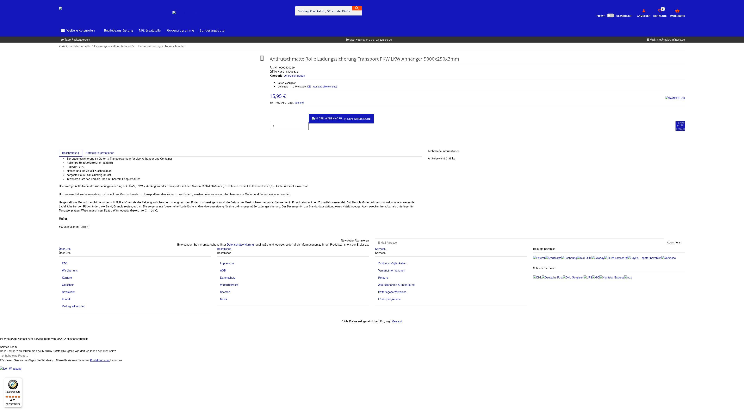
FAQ (64, 263)
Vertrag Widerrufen (73, 306)
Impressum (227, 263)
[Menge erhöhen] (273, 134)
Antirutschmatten (294, 75)
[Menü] (19, 380)
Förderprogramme (389, 299)
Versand (299, 102)
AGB (223, 270)
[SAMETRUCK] (675, 98)
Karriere (67, 277)
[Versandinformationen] (537, 277)
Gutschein (68, 285)
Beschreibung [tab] (70, 153)
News (223, 299)
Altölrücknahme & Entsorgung (396, 285)
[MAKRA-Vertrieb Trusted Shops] (193, 12)
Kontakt (66, 299)
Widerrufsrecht (229, 285)
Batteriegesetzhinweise (392, 292)
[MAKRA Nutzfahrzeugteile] (77, 13)
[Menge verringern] (273, 118)
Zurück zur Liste (69, 46)
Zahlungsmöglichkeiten (392, 263)
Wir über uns (70, 270)
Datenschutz (227, 277)
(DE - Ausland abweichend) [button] (322, 86)
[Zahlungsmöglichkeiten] (539, 258)
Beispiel (300, 17)
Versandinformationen (391, 270)
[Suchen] (357, 8)
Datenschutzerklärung (240, 244)
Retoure (383, 277)
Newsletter (68, 292)
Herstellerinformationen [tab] (100, 153)
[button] (658, 13)
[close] (262, 58)
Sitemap (225, 292)
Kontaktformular (100, 360)
